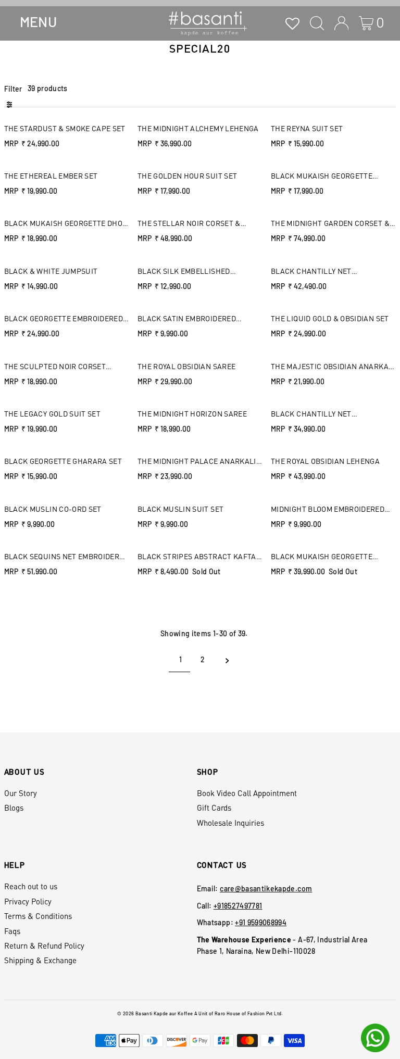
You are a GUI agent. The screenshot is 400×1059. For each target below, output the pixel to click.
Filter (13, 88)
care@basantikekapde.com (266, 888)
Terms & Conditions (38, 916)
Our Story (20, 793)
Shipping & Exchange (40, 960)
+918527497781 (238, 905)
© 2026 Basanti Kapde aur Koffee (155, 1013)
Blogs (13, 807)
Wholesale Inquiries (230, 822)
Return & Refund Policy (44, 945)
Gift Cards (214, 807)
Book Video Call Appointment (247, 793)
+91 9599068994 (260, 922)
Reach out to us (30, 886)
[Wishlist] (292, 23)
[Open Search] (317, 23)
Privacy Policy (28, 901)
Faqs (12, 931)
